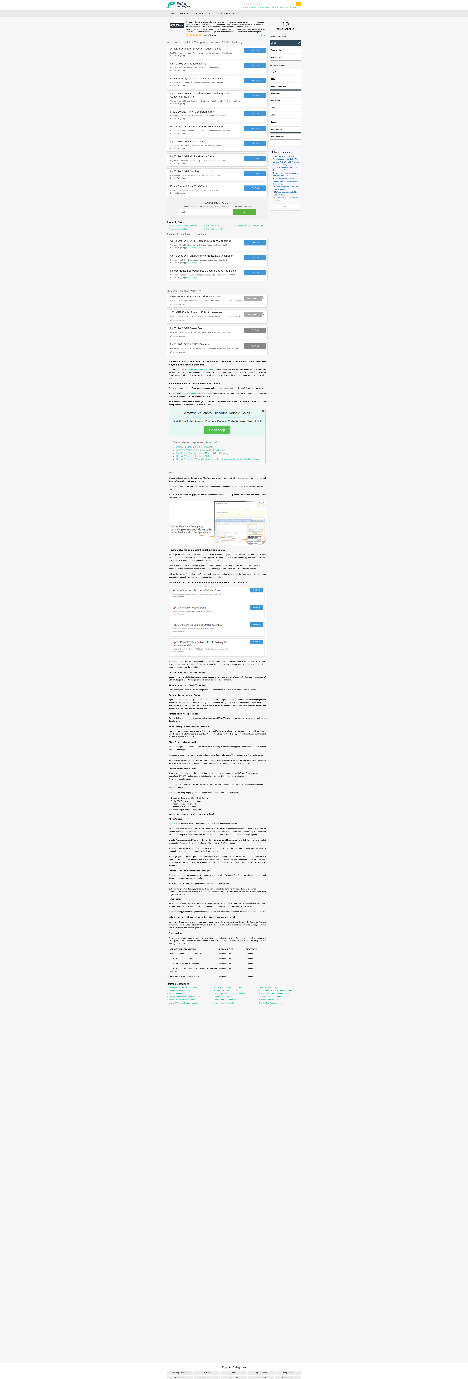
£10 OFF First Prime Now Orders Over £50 (195, 296)
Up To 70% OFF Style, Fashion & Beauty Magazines (200, 240)
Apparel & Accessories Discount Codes (184, 997)
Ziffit (273, 79)
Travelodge (293, 7)
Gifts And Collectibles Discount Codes (274, 994)
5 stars (200, 35)
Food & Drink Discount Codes (226, 1000)
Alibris (273, 115)
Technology (234, 1373)
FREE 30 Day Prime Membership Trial (192, 111)
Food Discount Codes (222, 997)
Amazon (274, 108)
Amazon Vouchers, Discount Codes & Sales (195, 48)
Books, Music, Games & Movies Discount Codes (278, 990)
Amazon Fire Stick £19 (178, 229)
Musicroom (275, 101)
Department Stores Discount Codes (183, 987)
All (274, 43)
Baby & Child (288, 1373)
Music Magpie (276, 129)
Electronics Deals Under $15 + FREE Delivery (197, 126)
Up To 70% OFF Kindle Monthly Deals (192, 156)
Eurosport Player (277, 136)
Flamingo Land (274, 7)
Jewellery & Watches (180, 1373)
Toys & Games (261, 1373)
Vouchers (276, 50)
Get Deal (255, 51)
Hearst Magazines (193, 248)
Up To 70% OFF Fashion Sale (187, 141)
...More (262, 35)
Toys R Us (275, 72)
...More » (237, 301)
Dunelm (254, 7)
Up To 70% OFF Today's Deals (188, 63)
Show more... (285, 143)
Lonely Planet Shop (278, 86)
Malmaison (283, 7)
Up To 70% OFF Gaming (184, 171)
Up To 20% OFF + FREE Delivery (189, 344)
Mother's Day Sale (226, 13)
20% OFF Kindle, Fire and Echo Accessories (196, 312)
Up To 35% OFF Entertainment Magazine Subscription (201, 255)
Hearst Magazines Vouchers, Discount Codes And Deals (203, 270)
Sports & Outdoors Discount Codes (183, 1003)
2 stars (190, 35)
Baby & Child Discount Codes (270, 1003)
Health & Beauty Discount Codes (182, 1000)
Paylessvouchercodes (189, 393)
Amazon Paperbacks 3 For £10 (215, 229)
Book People (276, 93)
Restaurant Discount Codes (270, 997)
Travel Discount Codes (268, 987)
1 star (187, 35)
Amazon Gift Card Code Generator (183, 226)
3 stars (193, 35)
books (180, 773)
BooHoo (267, 7)
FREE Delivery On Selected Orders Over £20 (196, 78)
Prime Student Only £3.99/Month (189, 186)
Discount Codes (278, 57)
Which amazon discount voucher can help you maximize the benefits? (285, 181)
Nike (288, 7)
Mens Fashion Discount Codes (226, 1003)
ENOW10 (260, 298)
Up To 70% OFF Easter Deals (187, 328)
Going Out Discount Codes (179, 990)
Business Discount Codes (269, 1000)
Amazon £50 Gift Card (211, 226)
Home (171, 13)
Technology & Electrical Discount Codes (230, 994)
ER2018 (261, 314)
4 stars (197, 35)
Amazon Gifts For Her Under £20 (249, 226)
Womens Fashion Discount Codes (227, 987)
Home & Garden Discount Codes (227, 990)
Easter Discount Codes (178, 994)
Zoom (273, 122)
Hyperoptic (261, 7)
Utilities (207, 1373)
